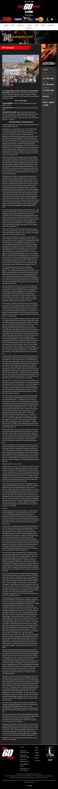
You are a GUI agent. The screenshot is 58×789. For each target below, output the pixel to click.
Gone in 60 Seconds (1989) (24, 756)
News (43, 25)
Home (6, 25)
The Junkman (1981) (24, 765)
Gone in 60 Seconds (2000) (24, 752)
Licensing (50, 25)
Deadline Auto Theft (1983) (25, 769)
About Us (21, 25)
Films (12, 25)
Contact (29, 28)
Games (30, 25)
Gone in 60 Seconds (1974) (24, 760)
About (37, 750)
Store (36, 25)
